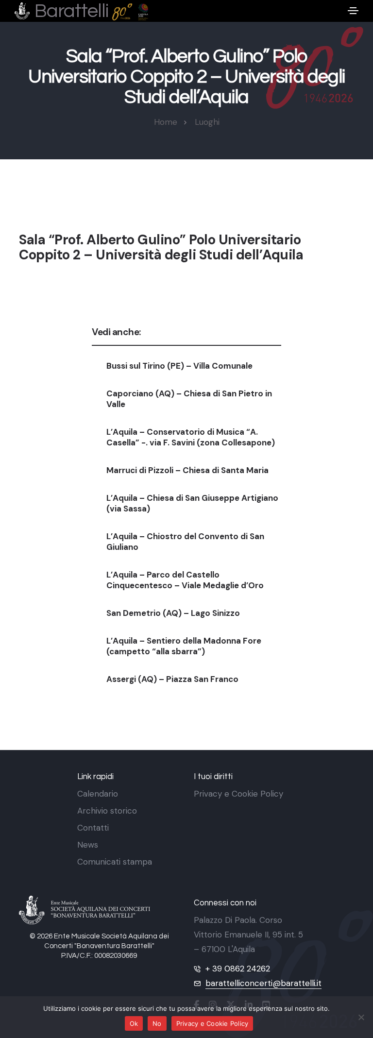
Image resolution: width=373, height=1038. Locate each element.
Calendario (97, 793)
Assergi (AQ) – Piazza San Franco (172, 679)
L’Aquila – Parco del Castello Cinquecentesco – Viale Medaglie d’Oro (185, 580)
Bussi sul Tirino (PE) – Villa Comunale (179, 365)
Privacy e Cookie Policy (238, 793)
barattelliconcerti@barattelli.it (263, 983)
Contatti (93, 827)
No (157, 1023)
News (87, 844)
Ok (134, 1023)
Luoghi (207, 122)
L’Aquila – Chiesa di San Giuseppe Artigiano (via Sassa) (192, 503)
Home (165, 122)
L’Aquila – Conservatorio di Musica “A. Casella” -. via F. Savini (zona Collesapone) (190, 437)
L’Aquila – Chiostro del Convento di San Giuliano (185, 541)
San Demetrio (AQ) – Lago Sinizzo (173, 613)
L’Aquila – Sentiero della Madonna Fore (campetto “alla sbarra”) (183, 646)
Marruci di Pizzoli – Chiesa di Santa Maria (187, 470)
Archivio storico (107, 810)
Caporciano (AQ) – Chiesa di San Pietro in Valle (189, 398)
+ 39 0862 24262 (237, 968)
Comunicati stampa (114, 861)
